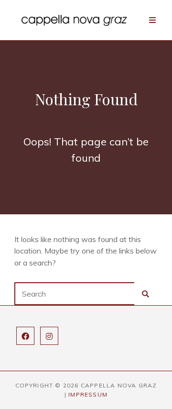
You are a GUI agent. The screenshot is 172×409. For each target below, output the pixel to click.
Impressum (88, 394)
